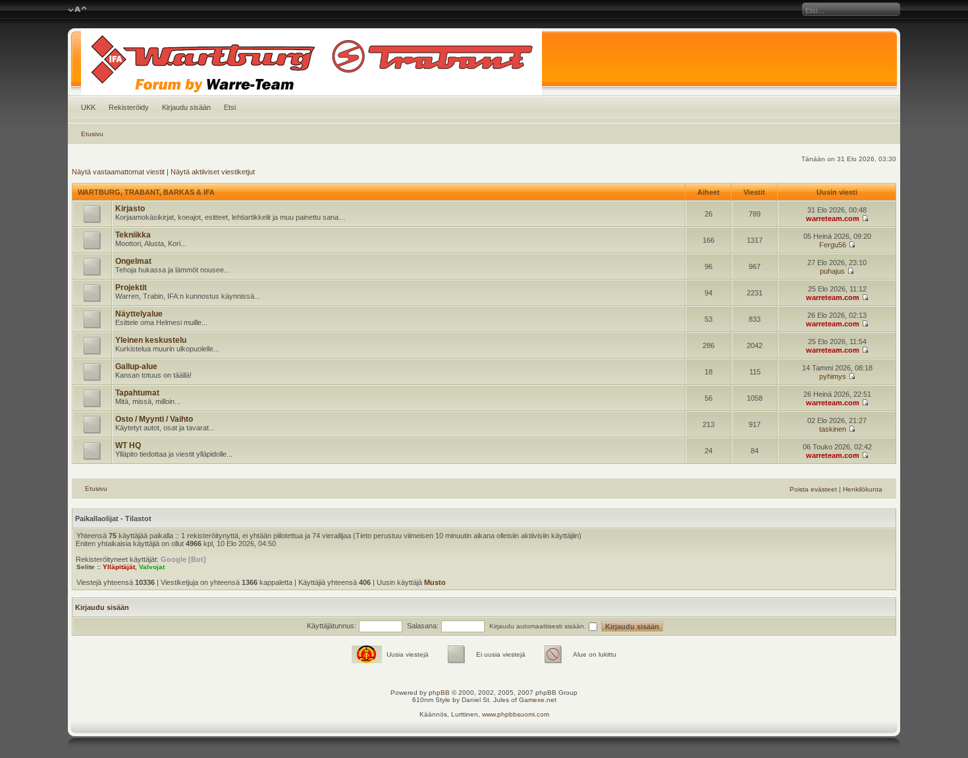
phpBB (439, 692)
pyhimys (832, 376)
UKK (88, 107)
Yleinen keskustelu (150, 340)
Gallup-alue (136, 366)
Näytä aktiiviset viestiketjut (213, 172)
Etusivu (92, 134)
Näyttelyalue (139, 313)
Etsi (230, 107)
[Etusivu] (484, 61)
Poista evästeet (813, 489)
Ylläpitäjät (119, 566)
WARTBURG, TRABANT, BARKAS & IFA (146, 192)
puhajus (832, 271)
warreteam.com (832, 218)
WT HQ (128, 445)
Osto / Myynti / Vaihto (154, 419)
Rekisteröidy (129, 107)
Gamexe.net (537, 699)
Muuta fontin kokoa (77, 10)
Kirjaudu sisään (186, 107)
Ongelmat (133, 261)
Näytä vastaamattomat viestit (118, 172)
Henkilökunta (862, 489)
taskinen (832, 429)
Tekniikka (133, 235)
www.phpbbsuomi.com (515, 714)
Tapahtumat (137, 392)
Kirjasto (130, 208)
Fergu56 (832, 245)
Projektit (131, 287)
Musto (435, 582)
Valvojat (152, 566)
